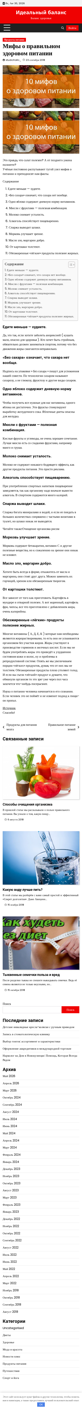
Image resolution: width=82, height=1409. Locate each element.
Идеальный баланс (41, 12)
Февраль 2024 (12, 1155)
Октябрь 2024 (12, 1097)
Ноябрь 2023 (11, 1176)
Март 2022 (9, 1283)
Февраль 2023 (11, 1205)
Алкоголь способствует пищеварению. (31, 293)
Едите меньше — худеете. (23, 270)
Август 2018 (10, 1312)
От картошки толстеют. (23, 312)
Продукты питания (14, 39)
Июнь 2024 (10, 1126)
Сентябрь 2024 (12, 1105)
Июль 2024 (10, 1119)
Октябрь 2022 (11, 1233)
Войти (72, 28)
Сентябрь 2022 (12, 1240)
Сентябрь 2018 (12, 1305)
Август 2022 (10, 1247)
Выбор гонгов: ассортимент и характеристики (31, 1041)
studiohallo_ (13, 60)
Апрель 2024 (11, 1140)
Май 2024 (9, 1133)
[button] (69, 264)
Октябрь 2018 (11, 1297)
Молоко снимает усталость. (25, 289)
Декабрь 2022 (11, 1219)
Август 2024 (11, 1112)
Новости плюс (11, 1356)
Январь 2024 (11, 1162)
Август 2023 (11, 1190)
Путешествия (11, 1371)
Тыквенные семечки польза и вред (31, 975)
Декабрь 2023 (11, 1169)
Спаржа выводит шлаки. (23, 298)
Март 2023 (10, 1197)
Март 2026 (10, 1090)
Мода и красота (12, 1349)
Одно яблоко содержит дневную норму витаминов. (39, 279)
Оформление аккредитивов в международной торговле (37, 1049)
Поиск (7, 1004)
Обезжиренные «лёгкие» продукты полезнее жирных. (41, 316)
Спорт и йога (11, 1378)
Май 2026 (9, 1076)
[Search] (62, 28)
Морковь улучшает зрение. (24, 302)
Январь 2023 (11, 1212)
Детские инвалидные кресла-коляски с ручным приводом (38, 1027)
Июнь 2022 (10, 1262)
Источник (9, 708)
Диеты (7, 1335)
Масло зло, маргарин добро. (25, 307)
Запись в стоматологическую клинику (26, 1034)
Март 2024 (10, 1147)
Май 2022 (9, 1269)
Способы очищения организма (27, 804)
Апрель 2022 (11, 1276)
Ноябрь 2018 (11, 1290)
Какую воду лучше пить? (23, 890)
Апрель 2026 (11, 1083)
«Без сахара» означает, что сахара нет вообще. (37, 275)
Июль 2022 (10, 1255)
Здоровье (8, 1342)
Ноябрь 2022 (11, 1226)
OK (41, 1404)
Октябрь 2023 (11, 1183)
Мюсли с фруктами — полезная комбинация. (35, 284)
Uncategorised (13, 1328)
